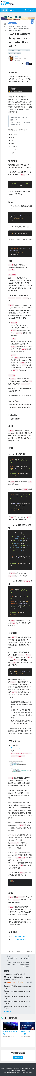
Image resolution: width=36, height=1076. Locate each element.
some (10, 53)
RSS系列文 (12, 982)
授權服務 (18, 1070)
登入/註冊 (31, 10)
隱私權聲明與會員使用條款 (12, 1072)
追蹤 (18, 951)
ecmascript (27, 50)
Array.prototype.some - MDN (20, 936)
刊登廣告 (11, 1070)
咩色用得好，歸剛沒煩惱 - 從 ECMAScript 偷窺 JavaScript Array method (19, 28)
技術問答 (11, 10)
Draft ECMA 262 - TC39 (19, 939)
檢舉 (30, 951)
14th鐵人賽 (12, 50)
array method (17, 53)
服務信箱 (24, 1070)
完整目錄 (8, 1011)
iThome (32, 1068)
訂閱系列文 (21, 982)
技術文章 (4, 10)
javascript (19, 50)
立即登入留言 (18, 1057)
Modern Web (12, 23)
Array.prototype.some (18, 748)
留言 (11, 951)
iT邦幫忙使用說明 (26, 1072)
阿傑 (16, 56)
